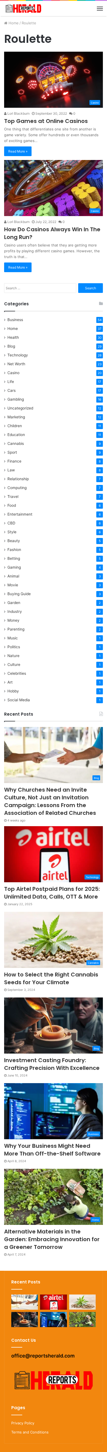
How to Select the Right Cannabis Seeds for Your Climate (51, 978)
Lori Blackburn (18, 113)
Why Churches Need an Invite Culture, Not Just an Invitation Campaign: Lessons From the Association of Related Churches (50, 801)
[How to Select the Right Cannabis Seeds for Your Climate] (82, 1302)
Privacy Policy (22, 1423)
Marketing (16, 417)
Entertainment (19, 514)
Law (11, 470)
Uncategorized (20, 408)
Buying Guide (19, 594)
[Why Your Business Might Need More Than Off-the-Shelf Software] (53, 1319)
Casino (13, 373)
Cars (11, 390)
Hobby (13, 691)
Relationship (18, 479)
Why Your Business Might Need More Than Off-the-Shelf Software (52, 1149)
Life (10, 381)
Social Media (18, 700)
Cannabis (15, 443)
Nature (13, 655)
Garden (13, 602)
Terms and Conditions (30, 1432)
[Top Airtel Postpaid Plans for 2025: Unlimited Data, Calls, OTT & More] (53, 1302)
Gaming (14, 567)
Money (13, 620)
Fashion (14, 549)
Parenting (15, 629)
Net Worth (16, 364)
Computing (17, 487)
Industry (14, 611)
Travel (12, 496)
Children (14, 426)
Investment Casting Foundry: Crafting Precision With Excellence (52, 1064)
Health (13, 337)
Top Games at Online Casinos (46, 121)
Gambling (15, 399)
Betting (13, 558)
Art (10, 682)
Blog (11, 346)
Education (16, 434)
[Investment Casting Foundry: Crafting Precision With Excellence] (24, 1319)
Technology (17, 355)
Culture (13, 664)
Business (15, 319)
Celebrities (16, 673)
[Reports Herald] (23, 8)
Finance (14, 461)
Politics (13, 647)
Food (11, 505)
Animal (13, 576)
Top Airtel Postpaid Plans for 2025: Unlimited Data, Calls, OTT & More (52, 892)
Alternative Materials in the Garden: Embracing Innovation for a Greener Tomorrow (52, 1239)
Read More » (17, 151)
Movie (12, 585)
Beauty (13, 541)
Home (13, 23)
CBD (11, 523)
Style (11, 532)
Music (12, 638)
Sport (12, 452)
